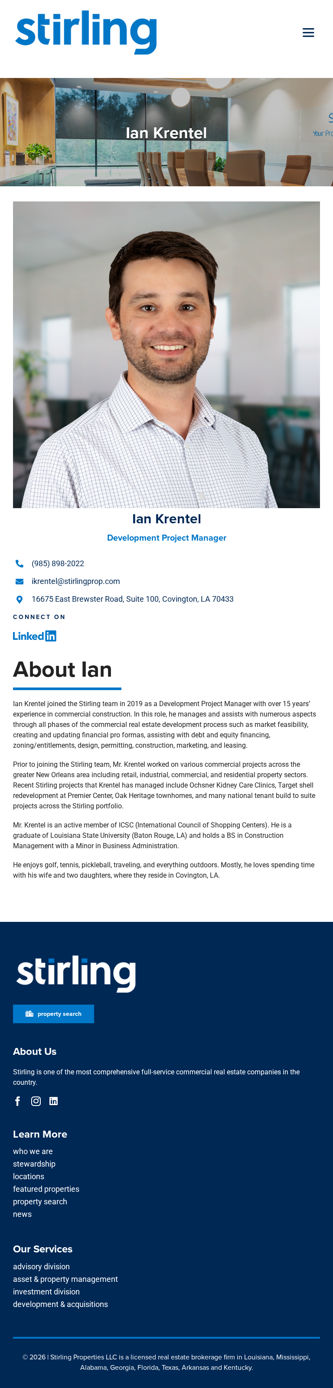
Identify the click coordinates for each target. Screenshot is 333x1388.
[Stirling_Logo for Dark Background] (76, 955)
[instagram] (36, 1101)
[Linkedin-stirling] (34, 633)
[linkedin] (53, 1101)
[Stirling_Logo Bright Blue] (85, 10)
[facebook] (18, 1101)
